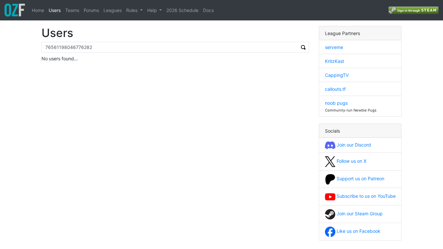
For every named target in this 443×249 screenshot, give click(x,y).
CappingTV (337, 75)
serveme (334, 47)
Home (38, 10)
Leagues (112, 10)
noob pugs (336, 103)
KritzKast (334, 61)
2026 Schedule (182, 10)
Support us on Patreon (359, 178)
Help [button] (152, 10)
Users (55, 10)
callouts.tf (335, 89)
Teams (72, 10)
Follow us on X (350, 161)
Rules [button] (132, 10)
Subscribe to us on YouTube (365, 196)
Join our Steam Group (359, 213)
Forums (91, 10)
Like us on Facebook (357, 231)
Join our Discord (353, 145)
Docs (208, 10)
